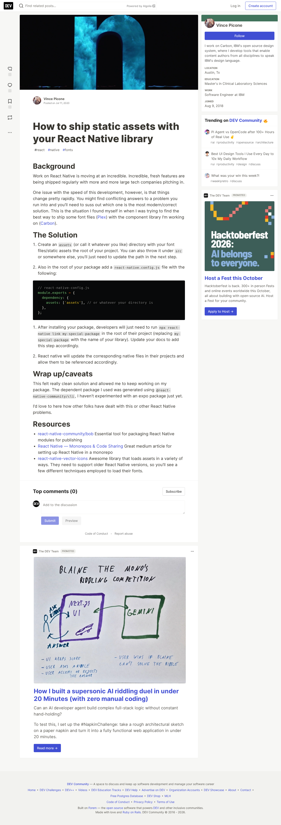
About (232, 790)
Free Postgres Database (126, 796)
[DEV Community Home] (8, 6)
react (40, 150)
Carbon (48, 223)
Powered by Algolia (139, 6)
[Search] (21, 6)
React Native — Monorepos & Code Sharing (80, 446)
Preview (71, 521)
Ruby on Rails (132, 812)
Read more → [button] (47, 748)
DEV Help (131, 790)
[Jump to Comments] (9, 87)
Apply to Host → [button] (220, 311)
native (53, 150)
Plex (102, 217)
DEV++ (69, 790)
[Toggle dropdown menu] (192, 551)
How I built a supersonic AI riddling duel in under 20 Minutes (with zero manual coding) (106, 695)
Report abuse (124, 533)
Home (32, 790)
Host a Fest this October (234, 278)
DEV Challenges (50, 790)
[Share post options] (10, 132)
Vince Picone (54, 99)
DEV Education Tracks (106, 790)
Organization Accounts (184, 790)
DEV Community (245, 120)
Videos (82, 790)
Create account (260, 6)
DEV (156, 808)
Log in (235, 6)
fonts (68, 150)
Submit (50, 521)
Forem (92, 808)
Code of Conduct (96, 533)
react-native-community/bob (65, 433)
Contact (245, 790)
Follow (240, 36)
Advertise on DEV (153, 790)
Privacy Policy (143, 802)
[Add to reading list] (9, 103)
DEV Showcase (214, 790)
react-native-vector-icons (63, 458)
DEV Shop (153, 796)
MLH (168, 796)
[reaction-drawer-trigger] (10, 70)
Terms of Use (165, 802)
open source (114, 808)
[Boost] (9, 117)
